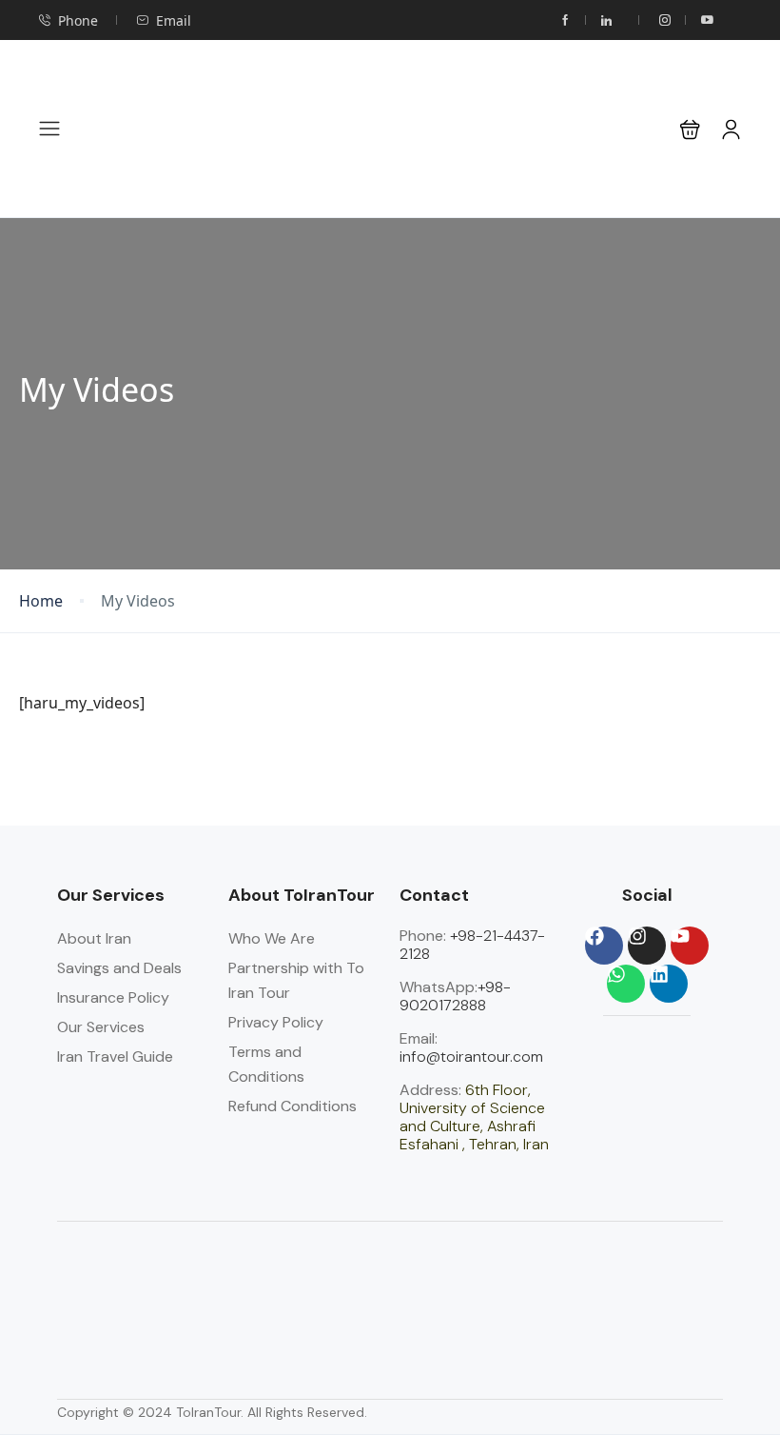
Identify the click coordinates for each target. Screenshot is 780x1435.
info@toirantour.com (471, 1056)
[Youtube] (690, 946)
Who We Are (271, 938)
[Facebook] (604, 946)
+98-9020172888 (455, 996)
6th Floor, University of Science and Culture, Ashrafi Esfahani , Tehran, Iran (474, 1117)
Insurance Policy (113, 997)
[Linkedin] (669, 984)
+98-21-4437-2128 (472, 945)
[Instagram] (647, 946)
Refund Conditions (292, 1106)
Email (173, 20)
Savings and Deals (119, 968)
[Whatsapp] (626, 984)
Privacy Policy (275, 1022)
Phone (78, 20)
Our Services (101, 1027)
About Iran (94, 938)
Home (41, 601)
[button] (690, 129)
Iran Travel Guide (115, 1056)
